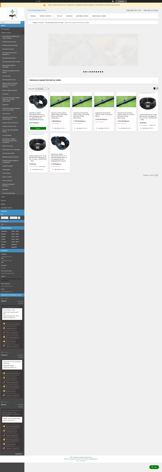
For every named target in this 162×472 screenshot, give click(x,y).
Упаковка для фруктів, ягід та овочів (11, 71)
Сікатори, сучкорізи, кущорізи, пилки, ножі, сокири (11, 109)
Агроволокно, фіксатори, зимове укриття (9, 118)
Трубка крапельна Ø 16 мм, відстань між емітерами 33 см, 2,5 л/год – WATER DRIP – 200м (148, 117)
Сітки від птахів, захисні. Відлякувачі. (9, 53)
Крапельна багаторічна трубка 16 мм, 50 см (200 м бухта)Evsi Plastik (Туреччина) (125, 115)
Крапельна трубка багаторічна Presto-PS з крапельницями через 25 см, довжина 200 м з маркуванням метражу (37, 116)
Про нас (3, 200)
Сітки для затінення (8, 49)
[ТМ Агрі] (12, 13)
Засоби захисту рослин (9, 42)
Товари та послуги (38, 22)
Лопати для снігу (7, 180)
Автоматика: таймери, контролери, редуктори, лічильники (9, 140)
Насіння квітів (6, 76)
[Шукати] (22, 22)
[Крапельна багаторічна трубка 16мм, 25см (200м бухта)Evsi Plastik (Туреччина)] (82, 101)
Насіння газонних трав (9, 126)
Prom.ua (90, 457)
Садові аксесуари (7, 166)
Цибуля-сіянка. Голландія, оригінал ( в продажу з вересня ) (9, 84)
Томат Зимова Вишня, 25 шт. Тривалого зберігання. (11, 316)
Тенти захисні (6, 173)
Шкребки (5, 189)
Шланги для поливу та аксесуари (9, 66)
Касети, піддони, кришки (9, 90)
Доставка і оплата (6, 208)
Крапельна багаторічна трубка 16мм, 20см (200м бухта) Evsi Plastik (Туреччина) (59, 115)
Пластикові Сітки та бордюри (11, 149)
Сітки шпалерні (6, 135)
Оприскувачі (6, 169)
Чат (155, 467)
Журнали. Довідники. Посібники (8, 185)
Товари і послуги (6, 33)
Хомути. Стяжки (7, 177)
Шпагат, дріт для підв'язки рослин (10, 130)
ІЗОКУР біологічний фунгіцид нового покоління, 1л (11, 419)
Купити (38, 128)
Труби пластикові (7, 146)
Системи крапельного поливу (11, 61)
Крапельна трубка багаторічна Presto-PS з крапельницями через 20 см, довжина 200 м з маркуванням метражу (59, 157)
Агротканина (6, 113)
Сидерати (5, 104)
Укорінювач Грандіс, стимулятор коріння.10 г (10, 366)
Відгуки (3, 204)
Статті (3, 197)
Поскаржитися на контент (76, 459)
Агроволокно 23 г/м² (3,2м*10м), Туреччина (12, 362)
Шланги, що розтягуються (10, 122)
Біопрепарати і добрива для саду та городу (10, 37)
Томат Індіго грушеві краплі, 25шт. (11, 312)
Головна (33, 16)
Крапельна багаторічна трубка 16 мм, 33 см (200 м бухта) (103, 114)
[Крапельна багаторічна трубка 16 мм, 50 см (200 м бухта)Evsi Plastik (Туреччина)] (126, 101)
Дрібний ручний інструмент (10, 157)
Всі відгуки (18, 453)
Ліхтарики (5, 94)
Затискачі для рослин (8, 193)
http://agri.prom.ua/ (6, 286)
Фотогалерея (5, 29)
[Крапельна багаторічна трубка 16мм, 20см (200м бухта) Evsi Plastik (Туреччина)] (60, 101)
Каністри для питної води (9, 45)
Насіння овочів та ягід (8, 79)
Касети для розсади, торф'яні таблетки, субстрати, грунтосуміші (11, 99)
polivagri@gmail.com (7, 291)
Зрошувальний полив (8, 58)
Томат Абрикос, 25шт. (9, 310)
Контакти (69, 16)
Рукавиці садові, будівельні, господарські (10, 161)
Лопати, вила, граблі (8, 153)
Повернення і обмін (99, 16)
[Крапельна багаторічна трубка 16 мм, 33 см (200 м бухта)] (104, 101)
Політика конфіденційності (91, 459)
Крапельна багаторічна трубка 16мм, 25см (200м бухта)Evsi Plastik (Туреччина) (81, 115)
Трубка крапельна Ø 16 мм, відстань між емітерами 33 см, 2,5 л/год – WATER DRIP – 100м (38, 158)
